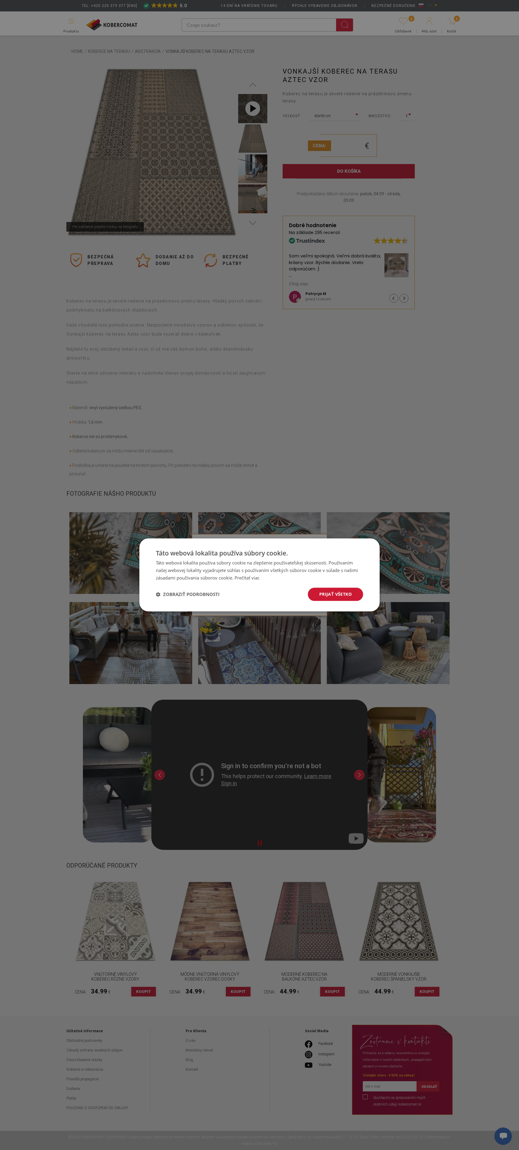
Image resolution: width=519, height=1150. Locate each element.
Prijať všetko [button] (335, 594)
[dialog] (259, 574)
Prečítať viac (247, 578)
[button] (188, 594)
